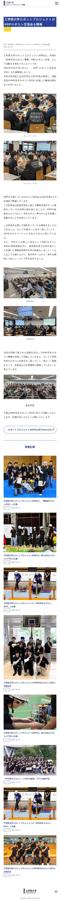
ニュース (7, 29)
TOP (5, 44)
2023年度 (10, 44)
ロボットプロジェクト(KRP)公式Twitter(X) (29, 429)
